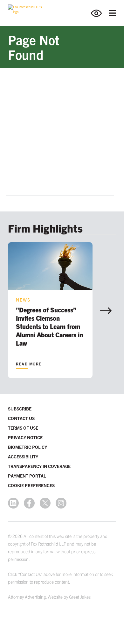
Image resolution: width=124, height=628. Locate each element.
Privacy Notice (25, 437)
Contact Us (21, 418)
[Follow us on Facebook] (29, 503)
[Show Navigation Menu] (112, 13)
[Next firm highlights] (106, 310)
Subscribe (19, 408)
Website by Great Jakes (69, 597)
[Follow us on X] (45, 503)
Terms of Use (23, 428)
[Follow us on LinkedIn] (13, 503)
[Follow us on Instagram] (61, 503)
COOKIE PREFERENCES (31, 485)
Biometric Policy (27, 447)
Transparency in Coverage (39, 466)
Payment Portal (27, 476)
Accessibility (23, 456)
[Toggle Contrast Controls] (100, 13)
